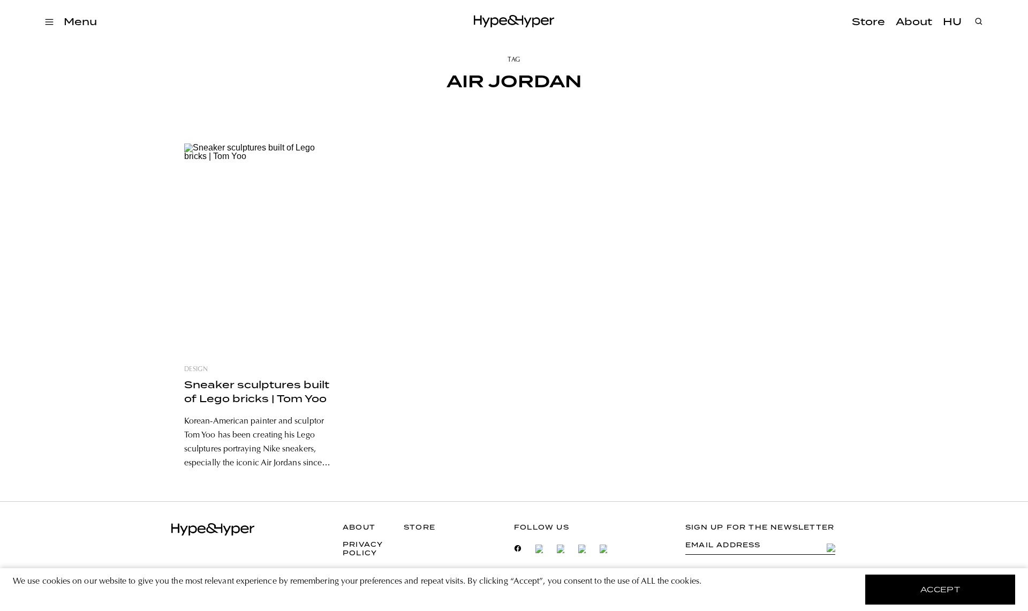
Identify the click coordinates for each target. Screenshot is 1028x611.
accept (940, 589)
